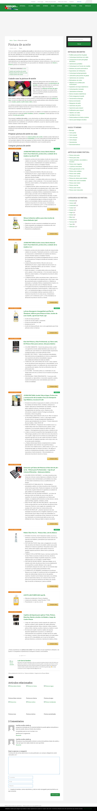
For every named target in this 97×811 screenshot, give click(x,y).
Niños (66, 5)
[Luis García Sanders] (12, 665)
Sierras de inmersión (75, 101)
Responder (18, 735)
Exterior (45, 5)
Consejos (33, 1)
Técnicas (73, 5)
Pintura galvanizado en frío (76, 169)
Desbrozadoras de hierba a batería (79, 117)
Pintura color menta (74, 187)
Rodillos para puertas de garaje (78, 55)
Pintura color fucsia (74, 176)
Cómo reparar (73, 135)
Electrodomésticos (74, 144)
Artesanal (22, 5)
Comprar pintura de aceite (16, 74)
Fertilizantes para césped (76, 110)
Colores (30, 5)
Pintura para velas (74, 157)
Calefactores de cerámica (76, 78)
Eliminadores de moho (75, 80)
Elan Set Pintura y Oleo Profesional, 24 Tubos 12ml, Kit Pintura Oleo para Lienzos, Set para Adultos (41, 343)
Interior (59, 5)
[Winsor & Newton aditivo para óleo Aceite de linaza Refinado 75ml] (16, 223)
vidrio (30, 102)
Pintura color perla (74, 155)
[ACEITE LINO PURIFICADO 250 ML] (16, 600)
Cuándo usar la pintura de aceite (17, 71)
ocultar (24, 68)
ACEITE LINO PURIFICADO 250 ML (34, 595)
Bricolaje (71, 130)
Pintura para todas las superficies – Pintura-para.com (18, 805)
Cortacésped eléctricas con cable (78, 57)
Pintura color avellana (75, 171)
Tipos (80, 5)
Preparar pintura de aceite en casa (18, 72)
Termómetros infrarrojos (76, 98)
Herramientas (73, 142)
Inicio (10, 40)
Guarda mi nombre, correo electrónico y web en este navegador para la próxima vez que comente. (33, 790)
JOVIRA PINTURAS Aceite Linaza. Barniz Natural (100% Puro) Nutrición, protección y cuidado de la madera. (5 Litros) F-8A (40, 154)
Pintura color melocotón (76, 190)
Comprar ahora (53, 209)
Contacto (71, 1)
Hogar (52, 5)
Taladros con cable (74, 112)
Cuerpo (38, 5)
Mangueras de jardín (75, 103)
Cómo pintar (72, 133)
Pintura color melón (74, 183)
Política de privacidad (50, 1)
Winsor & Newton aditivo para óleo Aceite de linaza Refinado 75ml (39, 219)
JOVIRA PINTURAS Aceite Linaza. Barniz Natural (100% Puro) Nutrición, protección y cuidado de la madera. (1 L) (40, 245)
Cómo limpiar (73, 140)
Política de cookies (62, 1)
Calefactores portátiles (75, 64)
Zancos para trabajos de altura (77, 119)
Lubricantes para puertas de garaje (79, 75)
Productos (72, 219)
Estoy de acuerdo (88, 808)
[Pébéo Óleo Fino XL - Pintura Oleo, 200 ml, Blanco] (16, 538)
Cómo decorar (73, 137)
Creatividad (72, 205)
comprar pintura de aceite (35, 137)
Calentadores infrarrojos (76, 91)
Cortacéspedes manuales (76, 89)
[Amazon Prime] (56, 231)
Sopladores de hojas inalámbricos (78, 87)
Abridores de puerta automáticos (78, 68)
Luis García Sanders (24, 660)
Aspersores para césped (76, 108)
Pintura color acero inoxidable (77, 180)
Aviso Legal (40, 1)
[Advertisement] (48, 22)
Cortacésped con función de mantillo (79, 66)
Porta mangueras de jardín (76, 96)
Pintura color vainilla (74, 173)
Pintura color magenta (75, 164)
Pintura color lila (73, 185)
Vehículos (88, 5)
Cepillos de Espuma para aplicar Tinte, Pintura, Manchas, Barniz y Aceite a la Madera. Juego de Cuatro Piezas (39, 617)
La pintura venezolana (75, 166)
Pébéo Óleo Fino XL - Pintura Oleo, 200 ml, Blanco (40, 532)
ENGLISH (79, 1)
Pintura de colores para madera (78, 178)
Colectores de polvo (75, 105)
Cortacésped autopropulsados (78, 73)
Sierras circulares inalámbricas (77, 94)
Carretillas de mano (74, 115)
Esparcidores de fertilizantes (77, 71)
